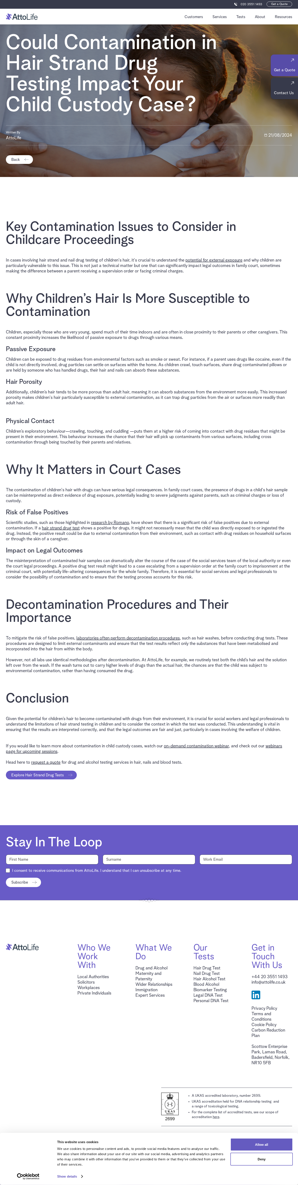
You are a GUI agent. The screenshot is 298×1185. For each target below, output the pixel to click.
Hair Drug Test (207, 968)
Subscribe (19, 882)
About (260, 17)
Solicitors (86, 982)
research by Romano (110, 522)
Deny (261, 1159)
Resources (283, 17)
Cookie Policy (264, 1025)
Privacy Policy (264, 1008)
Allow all (261, 1144)
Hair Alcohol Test (209, 979)
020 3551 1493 (251, 4)
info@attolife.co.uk (269, 982)
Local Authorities (93, 977)
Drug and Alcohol (151, 968)
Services (219, 17)
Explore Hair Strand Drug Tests (37, 775)
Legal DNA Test (208, 995)
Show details (67, 1176)
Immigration (146, 990)
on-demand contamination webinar (196, 746)
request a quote (45, 762)
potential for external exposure (213, 260)
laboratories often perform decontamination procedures (128, 638)
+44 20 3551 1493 (270, 977)
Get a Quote (279, 4)
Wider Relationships (153, 984)
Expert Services (150, 995)
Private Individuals (94, 993)
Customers (194, 17)
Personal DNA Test (211, 1001)
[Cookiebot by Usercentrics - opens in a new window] (28, 1176)
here (216, 1117)
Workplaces (88, 988)
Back (15, 160)
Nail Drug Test (207, 973)
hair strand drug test (61, 528)
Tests (240, 17)
